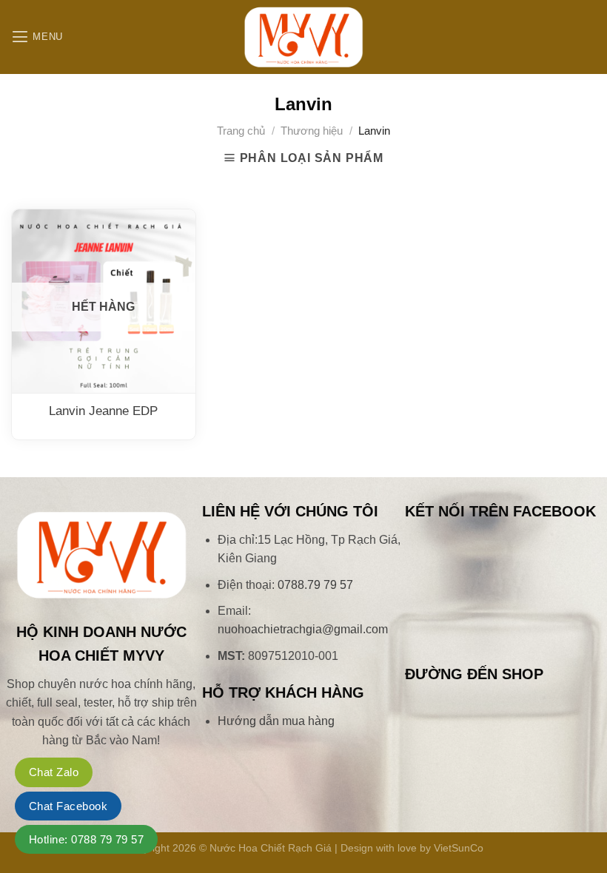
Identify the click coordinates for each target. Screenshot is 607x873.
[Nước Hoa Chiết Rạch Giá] (303, 37)
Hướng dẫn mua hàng (276, 721)
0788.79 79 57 (315, 585)
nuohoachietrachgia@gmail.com (303, 629)
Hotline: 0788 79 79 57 (86, 839)
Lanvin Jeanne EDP (103, 411)
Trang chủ (241, 130)
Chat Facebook (68, 806)
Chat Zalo (53, 772)
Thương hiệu (312, 130)
